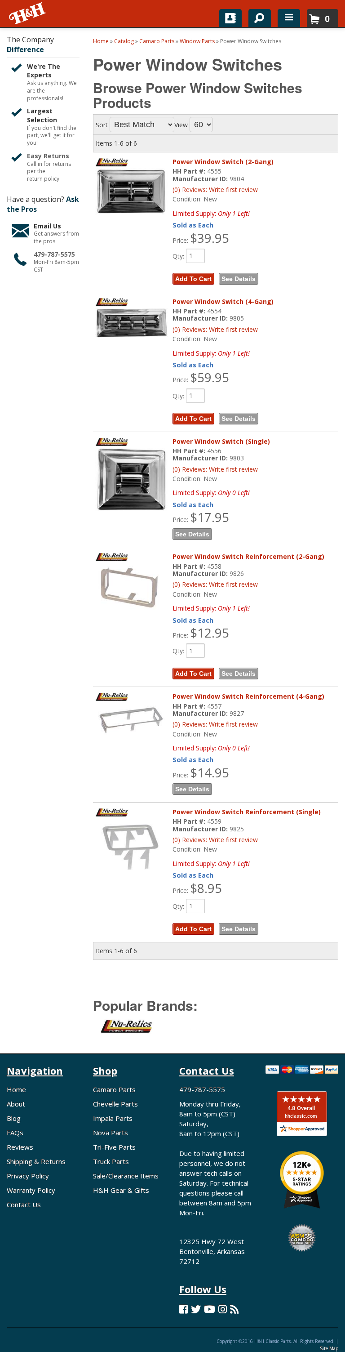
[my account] (230, 18)
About (16, 1103)
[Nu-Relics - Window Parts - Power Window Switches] (123, 1031)
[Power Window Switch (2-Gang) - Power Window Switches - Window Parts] (131, 192)
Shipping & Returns (36, 1161)
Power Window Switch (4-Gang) (223, 301)
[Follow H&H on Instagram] (222, 1309)
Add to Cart (193, 278)
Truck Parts (111, 1161)
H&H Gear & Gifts (121, 1190)
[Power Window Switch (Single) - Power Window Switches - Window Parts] (131, 480)
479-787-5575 (54, 254)
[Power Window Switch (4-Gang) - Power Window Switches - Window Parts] (131, 323)
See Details (238, 278)
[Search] (256, 16)
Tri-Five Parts (114, 1146)
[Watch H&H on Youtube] (209, 1309)
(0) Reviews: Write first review (215, 189)
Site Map (329, 1348)
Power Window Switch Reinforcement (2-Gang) (248, 556)
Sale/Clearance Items (126, 1175)
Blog (14, 1118)
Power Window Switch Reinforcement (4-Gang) (248, 696)
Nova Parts (110, 1132)
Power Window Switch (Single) (221, 441)
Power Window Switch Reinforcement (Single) (246, 812)
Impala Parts (113, 1118)
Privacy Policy (28, 1175)
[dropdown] (289, 18)
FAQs (15, 1132)
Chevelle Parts (115, 1103)
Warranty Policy (31, 1190)
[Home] (28, 13)
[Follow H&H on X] (196, 1309)
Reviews (20, 1146)
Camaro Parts (114, 1089)
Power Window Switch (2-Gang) (223, 161)
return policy (43, 179)
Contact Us (24, 1204)
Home (16, 1089)
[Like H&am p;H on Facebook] (183, 1309)
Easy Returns (48, 156)
